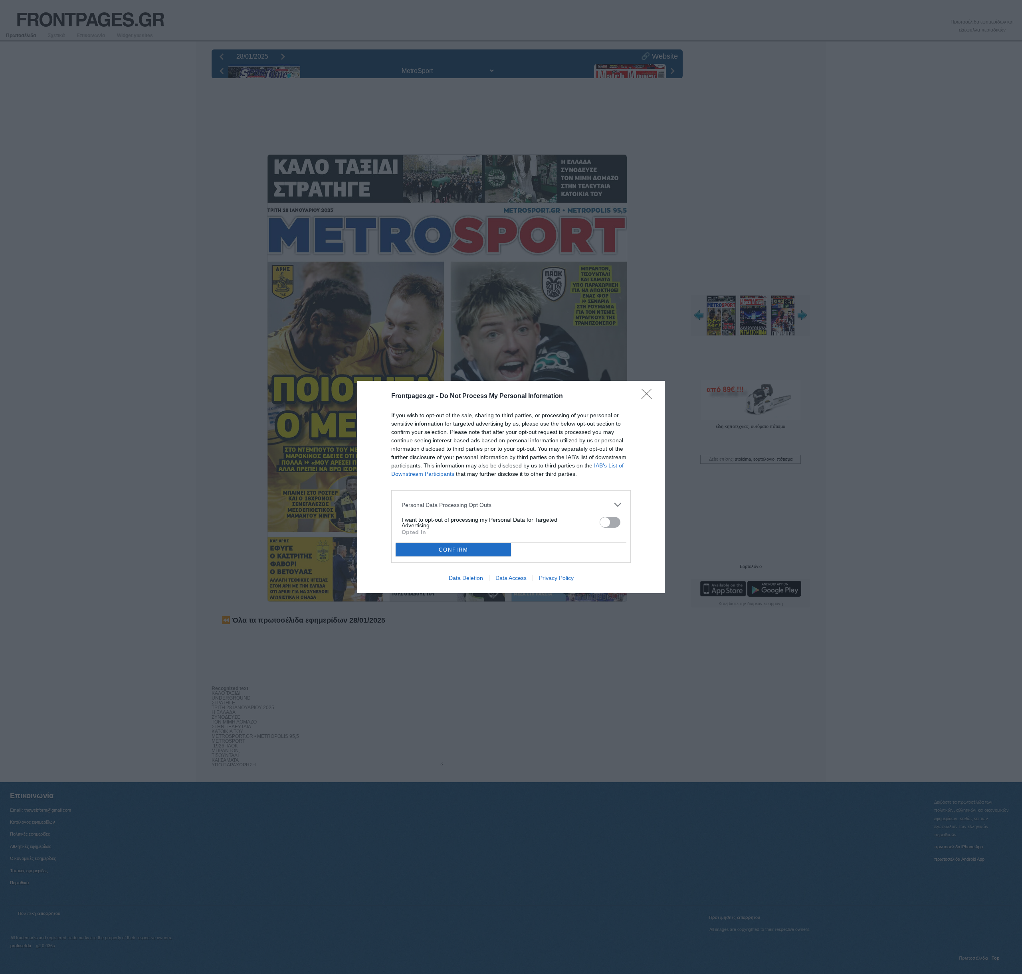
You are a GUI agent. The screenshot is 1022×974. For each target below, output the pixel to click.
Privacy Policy (556, 578)
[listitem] (511, 505)
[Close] (649, 396)
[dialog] (511, 487)
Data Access (511, 578)
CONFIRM (453, 550)
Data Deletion (466, 578)
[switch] (610, 522)
